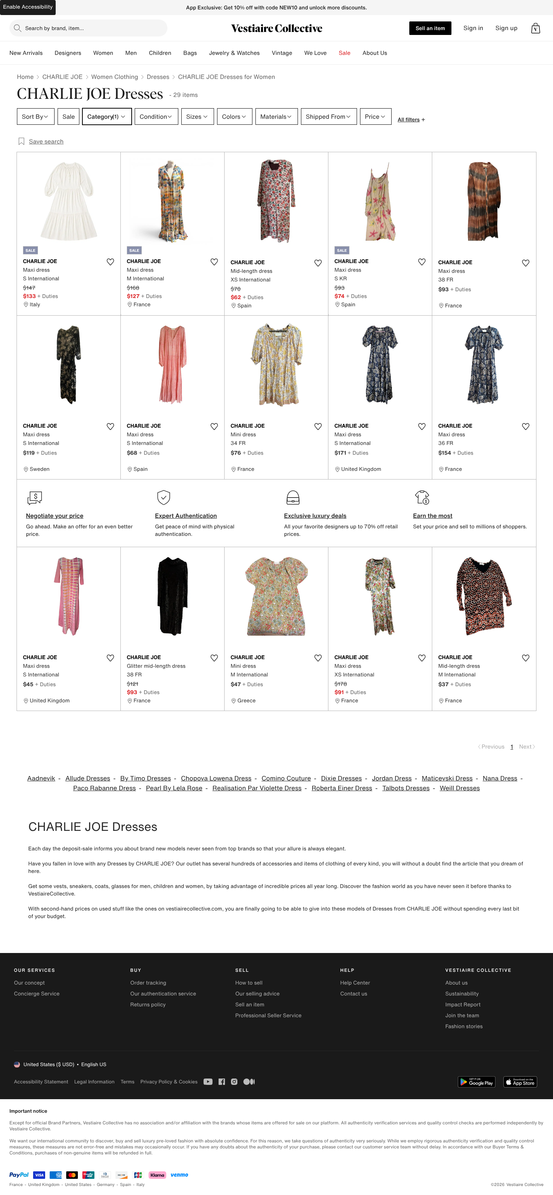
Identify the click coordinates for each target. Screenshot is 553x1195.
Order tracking (148, 983)
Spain (125, 1184)
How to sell (248, 983)
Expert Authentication (186, 515)
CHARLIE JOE (62, 76)
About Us (375, 53)
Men (131, 53)
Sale (345, 53)
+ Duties (47, 296)
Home (25, 76)
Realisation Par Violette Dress (257, 788)
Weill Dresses (460, 788)
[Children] (177, 53)
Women (103, 53)
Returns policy (148, 1005)
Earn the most (433, 515)
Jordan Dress (392, 778)
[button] (535, 28)
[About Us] (393, 53)
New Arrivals (26, 53)
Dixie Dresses (341, 778)
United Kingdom (44, 1184)
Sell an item (430, 28)
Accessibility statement (41, 1081)
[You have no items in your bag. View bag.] (535, 28)
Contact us (354, 994)
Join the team (462, 1016)
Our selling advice (257, 994)
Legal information (94, 1081)
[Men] (143, 53)
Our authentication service (163, 994)
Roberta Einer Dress (341, 788)
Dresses (158, 76)
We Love (315, 53)
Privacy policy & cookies (169, 1081)
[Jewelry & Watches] (266, 53)
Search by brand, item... (54, 28)
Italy (141, 1184)
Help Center (355, 983)
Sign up (506, 28)
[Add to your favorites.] (110, 261)
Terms (127, 1081)
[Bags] (203, 53)
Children (160, 53)
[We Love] (333, 53)
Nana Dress (500, 778)
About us (456, 983)
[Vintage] (298, 53)
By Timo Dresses (145, 778)
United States (78, 1184)
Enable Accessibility (28, 7)
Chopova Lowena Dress (216, 778)
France (16, 1184)
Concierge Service (36, 994)
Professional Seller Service (268, 1016)
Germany (106, 1184)
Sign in (473, 28)
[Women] (119, 53)
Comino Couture (286, 778)
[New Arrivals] (49, 53)
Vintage (282, 53)
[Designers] (87, 53)
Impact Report (463, 1005)
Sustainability (462, 994)
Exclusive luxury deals (315, 515)
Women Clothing (114, 76)
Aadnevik (41, 778)
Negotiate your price (55, 515)
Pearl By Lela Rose (174, 788)
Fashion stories (464, 1026)
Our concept (29, 983)
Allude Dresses (87, 778)
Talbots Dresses (406, 788)
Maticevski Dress (447, 778)
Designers (68, 53)
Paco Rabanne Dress (104, 788)
